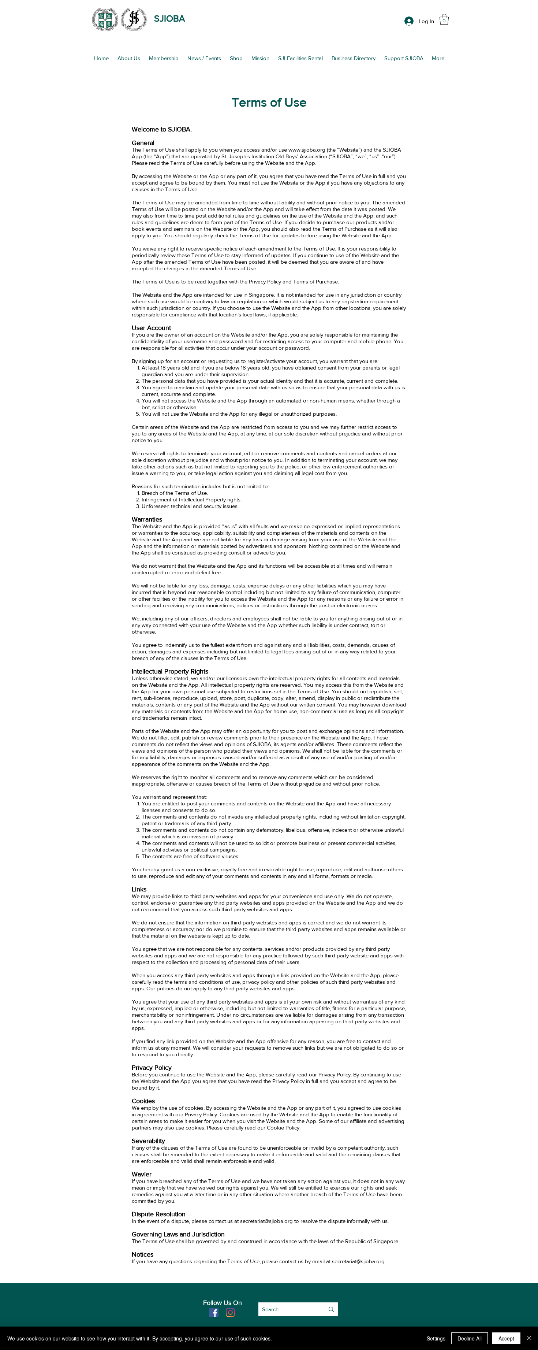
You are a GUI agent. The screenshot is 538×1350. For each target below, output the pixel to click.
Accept (506, 1338)
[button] (444, 19)
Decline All (469, 1338)
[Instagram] (230, 1312)
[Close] (529, 1338)
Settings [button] (436, 1338)
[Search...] (331, 1309)
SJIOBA (169, 18)
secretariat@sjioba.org (358, 1261)
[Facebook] (213, 1312)
